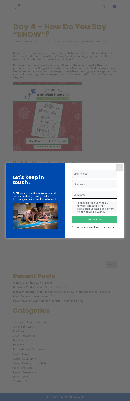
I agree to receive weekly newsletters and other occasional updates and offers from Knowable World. (95, 207)
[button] (35, 216)
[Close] (119, 167)
